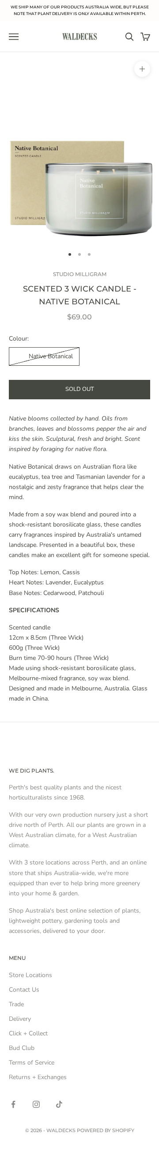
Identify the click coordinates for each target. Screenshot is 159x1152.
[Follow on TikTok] (59, 1104)
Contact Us (24, 989)
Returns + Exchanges (38, 1077)
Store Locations (30, 975)
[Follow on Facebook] (13, 1104)
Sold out (79, 389)
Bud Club (21, 1048)
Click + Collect (28, 1033)
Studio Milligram (79, 274)
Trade (16, 1004)
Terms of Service (31, 1062)
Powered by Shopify (105, 1130)
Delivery (20, 1019)
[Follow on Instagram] (36, 1104)
